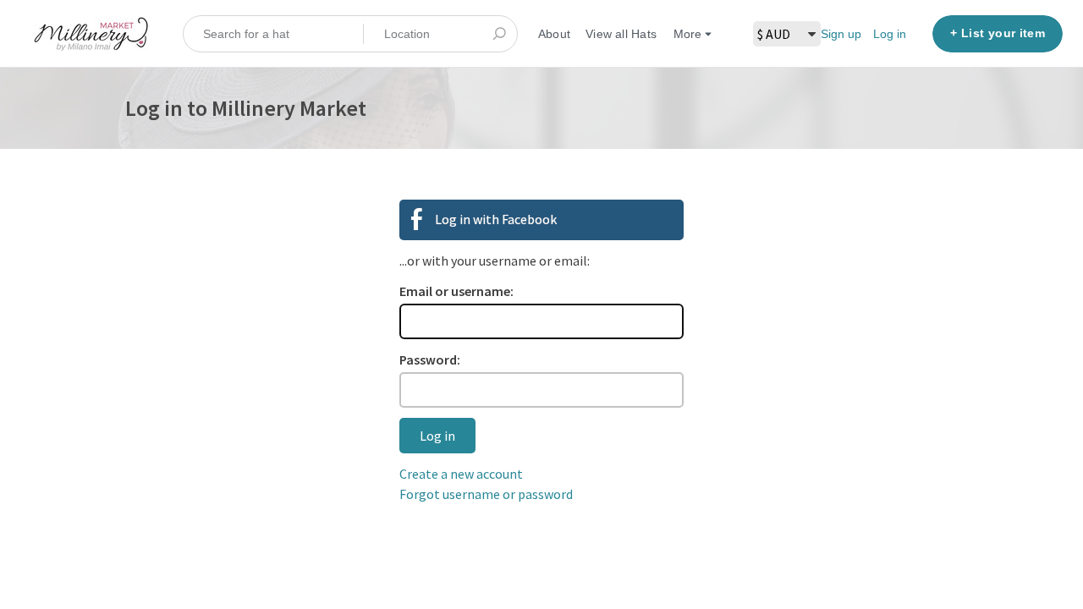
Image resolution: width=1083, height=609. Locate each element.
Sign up (841, 34)
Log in (889, 34)
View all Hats (621, 34)
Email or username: (456, 291)
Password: (429, 359)
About (554, 34)
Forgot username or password (486, 494)
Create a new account (461, 473)
